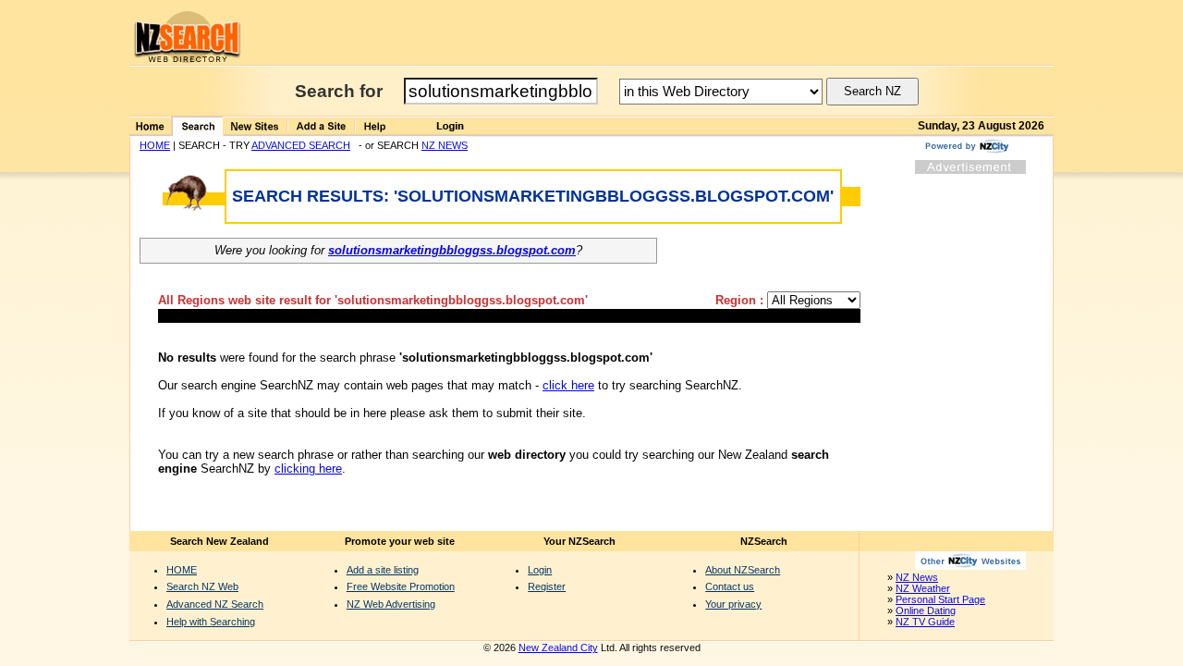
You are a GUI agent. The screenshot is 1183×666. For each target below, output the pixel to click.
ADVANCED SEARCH (300, 145)
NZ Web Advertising (391, 604)
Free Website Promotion (401, 586)
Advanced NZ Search (214, 604)
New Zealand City (558, 647)
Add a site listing (383, 569)
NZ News (917, 577)
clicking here (308, 468)
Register (547, 586)
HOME (155, 145)
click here (568, 385)
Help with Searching (210, 621)
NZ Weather (923, 588)
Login (540, 569)
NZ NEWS (444, 145)
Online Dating (926, 610)
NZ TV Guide (925, 621)
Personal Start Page (940, 599)
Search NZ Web (202, 586)
